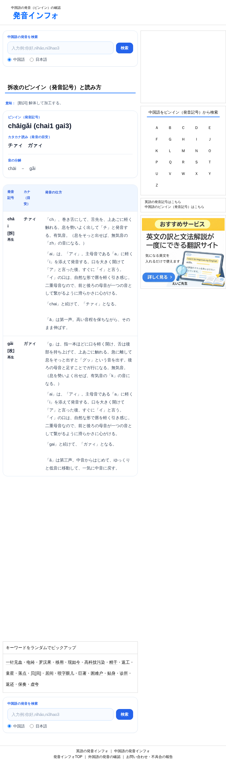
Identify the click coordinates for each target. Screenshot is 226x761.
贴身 (111, 673)
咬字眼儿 (66, 673)
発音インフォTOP (67, 757)
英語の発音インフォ (92, 751)
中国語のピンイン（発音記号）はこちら (174, 206)
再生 (10, 239)
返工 (126, 662)
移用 (59, 662)
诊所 (124, 673)
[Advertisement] (52, 523)
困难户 (97, 673)
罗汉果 (45, 662)
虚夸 (35, 684)
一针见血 (14, 662)
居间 (49, 673)
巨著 (82, 673)
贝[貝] (36, 673)
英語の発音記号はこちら (163, 202)
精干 (113, 662)
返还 (10, 684)
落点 (22, 673)
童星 (10, 673)
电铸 (30, 662)
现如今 (74, 662)
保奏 (22, 684)
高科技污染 (94, 662)
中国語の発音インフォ (132, 751)
